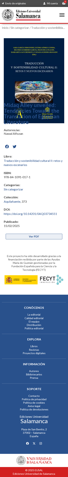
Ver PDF (34, 236)
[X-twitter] (34, 443)
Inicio (5, 27)
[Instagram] (40, 443)
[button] (62, 15)
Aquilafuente (12, 201)
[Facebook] (27, 443)
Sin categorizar (20, 27)
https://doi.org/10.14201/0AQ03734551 (30, 213)
